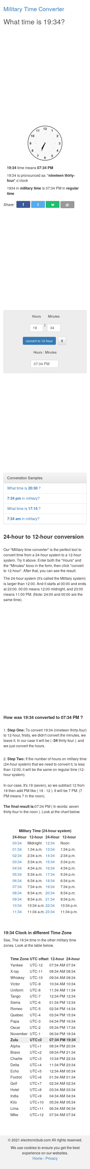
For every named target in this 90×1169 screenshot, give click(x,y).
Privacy (51, 1158)
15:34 (50, 861)
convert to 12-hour (39, 340)
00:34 (17, 843)
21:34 (50, 899)
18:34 (50, 880)
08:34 (17, 892)
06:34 (17, 880)
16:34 (50, 868)
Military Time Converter (33, 8)
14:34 (50, 855)
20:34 (50, 892)
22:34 (50, 905)
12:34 (50, 843)
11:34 (17, 911)
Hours (36, 316)
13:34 (50, 849)
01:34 (17, 849)
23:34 (50, 911)
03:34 (17, 861)
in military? (23, 498)
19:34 (50, 886)
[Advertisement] (45, 76)
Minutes (54, 316)
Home (37, 1158)
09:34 (17, 899)
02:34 (17, 855)
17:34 (50, 874)
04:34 (17, 868)
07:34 (17, 886)
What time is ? (24, 488)
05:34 (17, 874)
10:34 (17, 905)
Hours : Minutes (45, 352)
